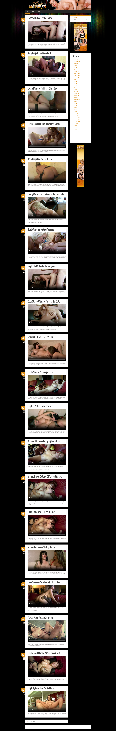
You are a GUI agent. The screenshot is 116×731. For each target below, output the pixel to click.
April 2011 (75, 109)
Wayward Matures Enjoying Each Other (44, 441)
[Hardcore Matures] (58, 4)
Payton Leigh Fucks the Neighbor (42, 266)
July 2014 (75, 81)
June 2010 (76, 127)
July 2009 (75, 139)
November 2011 (76, 95)
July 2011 (75, 103)
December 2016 (77, 73)
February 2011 (76, 113)
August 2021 (76, 63)
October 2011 (76, 97)
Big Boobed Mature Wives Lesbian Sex (44, 653)
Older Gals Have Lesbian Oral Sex (41, 512)
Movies (33, 11)
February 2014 (76, 91)
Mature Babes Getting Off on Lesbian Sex (45, 477)
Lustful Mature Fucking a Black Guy (42, 89)
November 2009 (77, 131)
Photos (38, 11)
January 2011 (76, 115)
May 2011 (75, 107)
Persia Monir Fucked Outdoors (40, 618)
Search (75, 17)
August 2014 (76, 79)
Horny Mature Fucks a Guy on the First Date (46, 194)
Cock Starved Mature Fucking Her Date (44, 301)
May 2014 (75, 85)
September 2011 (77, 99)
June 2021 (76, 67)
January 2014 (76, 93)
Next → (34, 721)
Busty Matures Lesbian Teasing (41, 230)
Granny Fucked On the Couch (40, 18)
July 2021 (75, 65)
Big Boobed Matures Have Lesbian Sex (44, 124)
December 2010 (77, 117)
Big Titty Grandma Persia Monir (41, 688)
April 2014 (75, 87)
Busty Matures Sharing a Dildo (40, 372)
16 (31, 721)
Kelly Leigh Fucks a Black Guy (40, 159)
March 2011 (76, 111)
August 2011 (76, 101)
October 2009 (76, 133)
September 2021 (77, 61)
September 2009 (77, 135)
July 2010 (75, 125)
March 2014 (76, 89)
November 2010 (77, 119)
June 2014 (76, 83)
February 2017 (76, 69)
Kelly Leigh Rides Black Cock (39, 53)
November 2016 (77, 75)
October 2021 (76, 59)
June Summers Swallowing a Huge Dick (44, 582)
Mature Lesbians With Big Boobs (41, 547)
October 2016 (76, 77)
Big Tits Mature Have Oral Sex (40, 406)
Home (28, 11)
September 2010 (77, 121)
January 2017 (76, 71)
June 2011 (75, 105)
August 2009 (76, 137)
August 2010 (76, 123)
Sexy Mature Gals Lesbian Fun (40, 337)
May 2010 (75, 129)
